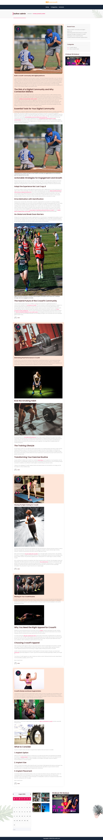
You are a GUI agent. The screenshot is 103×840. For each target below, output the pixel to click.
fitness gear (16, 652)
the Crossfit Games (44, 561)
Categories (54, 7)
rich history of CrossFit (31, 305)
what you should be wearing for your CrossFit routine (27, 312)
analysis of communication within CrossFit (28, 98)
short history (40, 460)
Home (47, 7)
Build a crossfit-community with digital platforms (29, 75)
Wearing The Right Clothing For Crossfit (26, 505)
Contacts (61, 7)
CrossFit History (73, 47)
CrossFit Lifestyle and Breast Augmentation (27, 691)
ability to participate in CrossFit (46, 721)
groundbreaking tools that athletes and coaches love (36, 117)
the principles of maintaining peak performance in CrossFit (41, 210)
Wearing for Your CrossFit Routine (24, 596)
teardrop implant (24, 757)
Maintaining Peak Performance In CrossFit (27, 357)
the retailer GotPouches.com (30, 437)
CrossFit (41, 630)
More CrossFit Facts (74, 49)
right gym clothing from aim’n (30, 635)
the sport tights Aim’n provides (31, 553)
